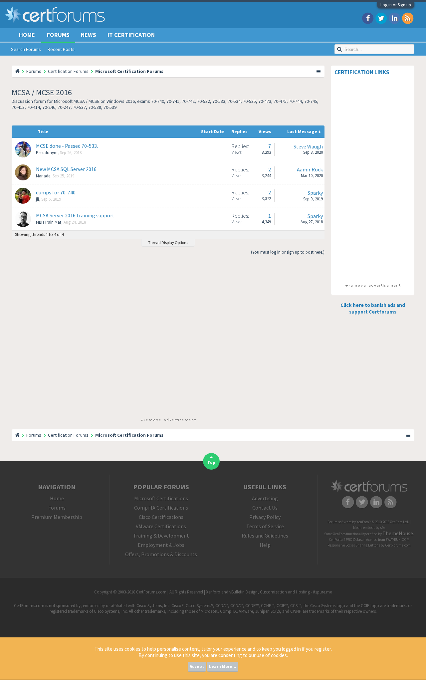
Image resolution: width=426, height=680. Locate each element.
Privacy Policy (265, 517)
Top (211, 462)
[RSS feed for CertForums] (407, 18)
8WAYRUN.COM (397, 539)
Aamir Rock (310, 169)
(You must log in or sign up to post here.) (287, 252)
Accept (197, 666)
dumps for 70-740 (56, 192)
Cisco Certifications (161, 517)
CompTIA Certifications (161, 507)
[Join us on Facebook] (367, 18)
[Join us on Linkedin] (394, 18)
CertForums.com (398, 545)
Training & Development (161, 535)
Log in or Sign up (395, 5)
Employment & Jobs (161, 545)
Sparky (315, 192)
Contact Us (265, 507)
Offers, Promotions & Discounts (161, 554)
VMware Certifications (161, 526)
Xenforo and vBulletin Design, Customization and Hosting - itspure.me (269, 592)
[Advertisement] (168, 339)
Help (265, 545)
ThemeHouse (397, 533)
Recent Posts (61, 49)
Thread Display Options (168, 242)
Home (27, 35)
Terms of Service (265, 526)
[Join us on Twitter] (381, 18)
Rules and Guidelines (265, 535)
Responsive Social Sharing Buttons (353, 545)
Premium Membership (56, 517)
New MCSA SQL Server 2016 (66, 169)
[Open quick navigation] (319, 71)
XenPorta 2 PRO (340, 539)
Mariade (43, 176)
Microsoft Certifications (161, 498)
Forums (58, 35)
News (88, 35)
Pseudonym (47, 152)
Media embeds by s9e (369, 527)
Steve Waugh (308, 146)
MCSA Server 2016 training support (75, 215)
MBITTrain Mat (48, 222)
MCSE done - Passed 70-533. (67, 145)
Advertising (265, 498)
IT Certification (131, 35)
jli (37, 199)
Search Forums (26, 49)
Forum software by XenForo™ (368, 522)
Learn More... (222, 666)
